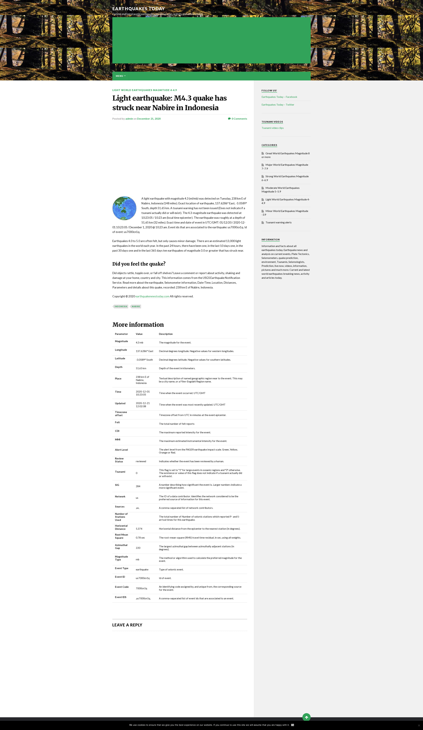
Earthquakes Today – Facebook (279, 96)
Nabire (136, 306)
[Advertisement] (211, 40)
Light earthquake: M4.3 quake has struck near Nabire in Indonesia (169, 103)
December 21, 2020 (149, 118)
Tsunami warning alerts (279, 222)
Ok (292, 725)
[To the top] (306, 717)
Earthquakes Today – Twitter (278, 104)
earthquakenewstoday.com (152, 296)
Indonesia (121, 306)
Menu (119, 76)
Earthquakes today (138, 8)
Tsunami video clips (273, 127)
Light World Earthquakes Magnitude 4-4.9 (144, 90)
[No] (419, 725)
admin (129, 118)
